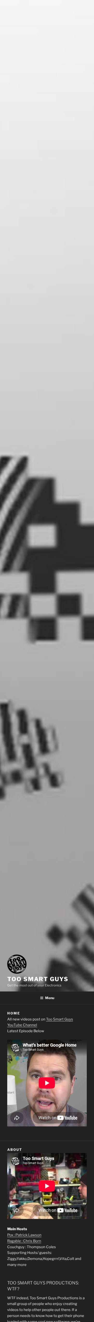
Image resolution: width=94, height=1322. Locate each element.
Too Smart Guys (37, 979)
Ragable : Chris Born (24, 1241)
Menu (49, 998)
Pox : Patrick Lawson (24, 1235)
